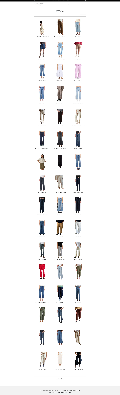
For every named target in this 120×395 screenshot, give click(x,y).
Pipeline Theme (77, 390)
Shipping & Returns (53, 390)
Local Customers (59, 390)
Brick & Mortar (65, 390)
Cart (85, 4)
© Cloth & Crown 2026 (43, 390)
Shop (73, 4)
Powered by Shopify (72, 390)
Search (48, 390)
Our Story (76, 4)
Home (69, 4)
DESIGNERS (81, 4)
